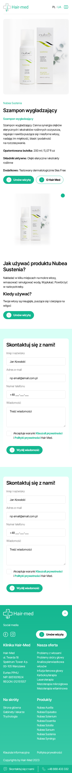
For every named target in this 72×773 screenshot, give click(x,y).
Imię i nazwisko (15, 353)
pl (53, 7)
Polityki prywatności (27, 437)
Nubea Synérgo (46, 738)
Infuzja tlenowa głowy (50, 670)
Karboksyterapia (47, 675)
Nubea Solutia (45, 725)
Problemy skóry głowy (50, 657)
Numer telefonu (15, 386)
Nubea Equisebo (47, 712)
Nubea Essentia (46, 720)
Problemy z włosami (49, 653)
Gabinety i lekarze (13, 712)
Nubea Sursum (46, 729)
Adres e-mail (14, 369)
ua (59, 7)
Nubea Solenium (47, 716)
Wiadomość (13, 402)
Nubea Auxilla (45, 707)
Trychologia (10, 716)
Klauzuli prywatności (49, 433)
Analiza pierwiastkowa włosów (50, 664)
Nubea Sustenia (46, 734)
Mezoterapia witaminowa (52, 688)
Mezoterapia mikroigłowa (52, 684)
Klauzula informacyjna (16, 752)
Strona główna (12, 707)
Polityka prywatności (49, 752)
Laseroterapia (45, 679)
